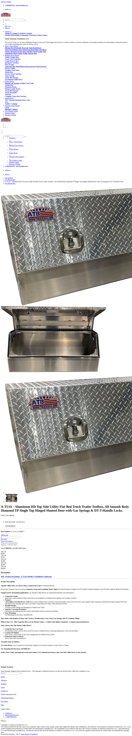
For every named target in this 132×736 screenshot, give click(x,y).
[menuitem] (8, 31)
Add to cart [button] (4, 535)
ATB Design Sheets (7, 698)
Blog (2, 705)
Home (3, 677)
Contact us (4, 691)
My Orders (4, 701)
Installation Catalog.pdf (43, 576)
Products (3, 684)
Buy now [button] (4, 539)
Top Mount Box (10, 180)
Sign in (7, 28)
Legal (3, 687)
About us (4, 680)
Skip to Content (6, 2)
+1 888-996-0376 (11, 717)
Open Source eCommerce (29, 734)
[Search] (25, 20)
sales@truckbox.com (12, 715)
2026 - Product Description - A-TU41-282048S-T (18, 576)
